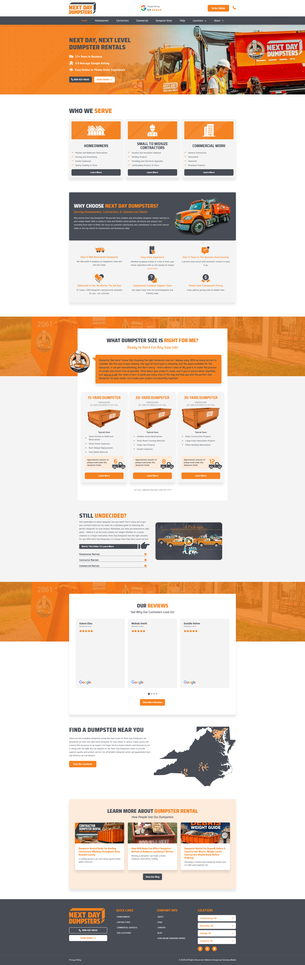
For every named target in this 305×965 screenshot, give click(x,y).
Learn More (152, 268)
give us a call (110, 375)
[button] (217, 918)
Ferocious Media (229, 960)
